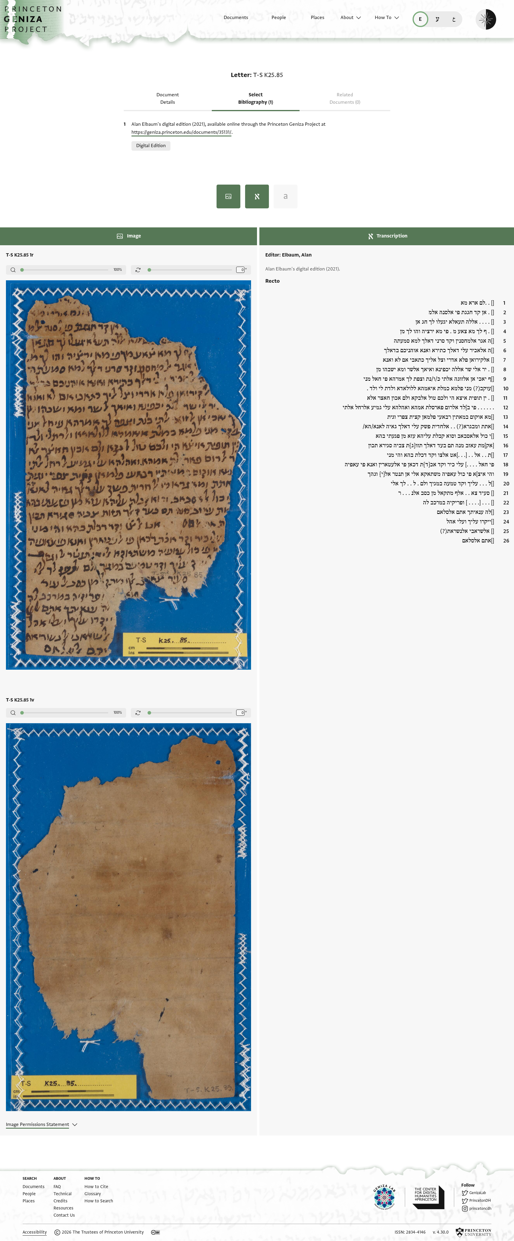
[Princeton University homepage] (473, 1232)
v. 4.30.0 (441, 1232)
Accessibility (35, 1232)
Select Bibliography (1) (255, 98)
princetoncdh (480, 1208)
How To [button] (383, 18)
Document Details (167, 98)
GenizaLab (477, 1192)
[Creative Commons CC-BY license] (155, 1232)
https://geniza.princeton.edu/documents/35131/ (181, 132)
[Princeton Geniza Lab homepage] (389, 1197)
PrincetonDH (480, 1200)
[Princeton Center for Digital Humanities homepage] (433, 1197)
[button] (34, 22)
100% (118, 269)
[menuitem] (230, 20)
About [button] (347, 18)
